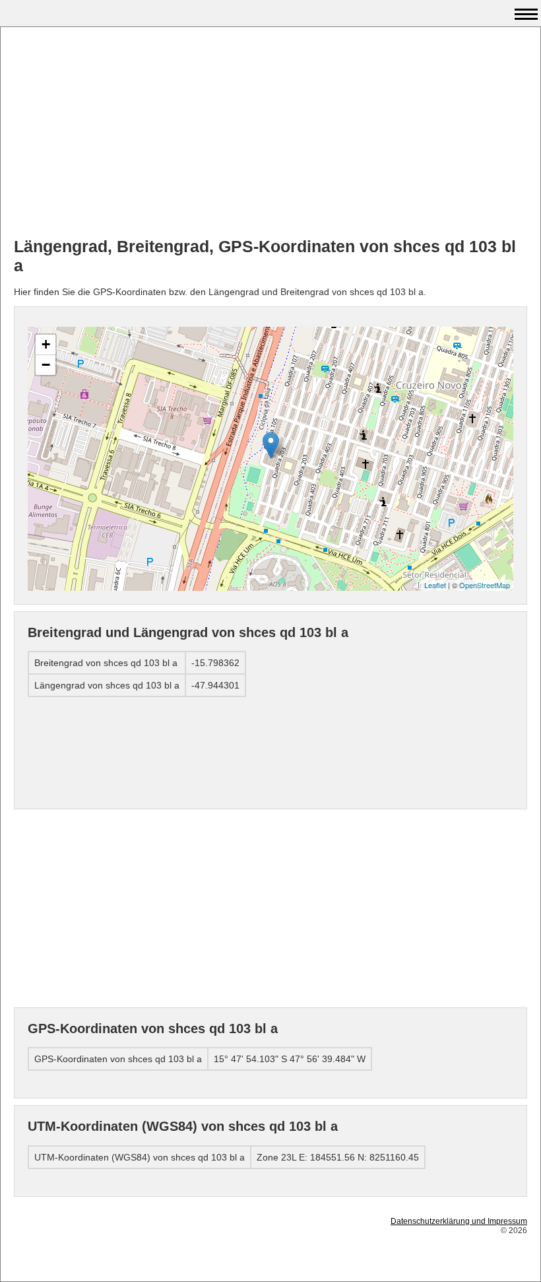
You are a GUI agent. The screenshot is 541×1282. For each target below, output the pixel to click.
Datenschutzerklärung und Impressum (459, 1221)
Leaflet (435, 585)
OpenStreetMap (484, 585)
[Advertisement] (270, 132)
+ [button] (46, 344)
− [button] (46, 364)
